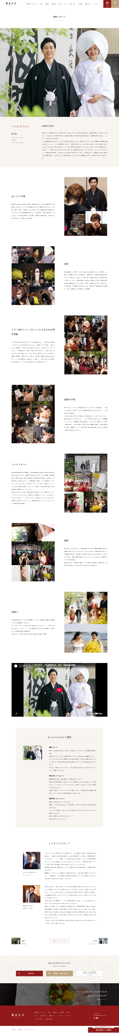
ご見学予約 (30, 973)
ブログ (96, 4)
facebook (97, 1018)
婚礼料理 (53, 4)
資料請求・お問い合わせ (60, 973)
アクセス (67, 1015)
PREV (24, 941)
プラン (65, 4)
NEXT (93, 941)
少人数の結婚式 (48, 1019)
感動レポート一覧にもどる (60, 940)
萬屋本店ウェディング (32, 4)
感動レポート (88, 4)
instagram (95, 1018)
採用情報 (13, 1029)
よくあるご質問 (38, 1019)
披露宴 (47, 4)
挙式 (41, 4)
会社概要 (20, 1029)
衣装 (60, 4)
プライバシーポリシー (30, 1029)
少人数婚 (80, 4)
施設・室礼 (72, 4)
